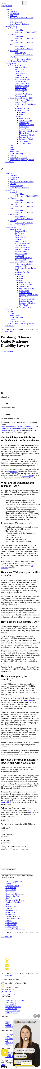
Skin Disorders (24, 141)
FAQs (12, 149)
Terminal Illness (25, 143)
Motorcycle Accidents (13, 1007)
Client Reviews (11, 1057)
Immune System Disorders (28, 131)
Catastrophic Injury (21, 73)
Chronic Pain (24, 123)
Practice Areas (10, 63)
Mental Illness (24, 133)
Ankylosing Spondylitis (13, 882)
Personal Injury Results (18, 158)
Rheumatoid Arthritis (12, 916)
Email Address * (7, 840)
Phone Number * (7, 834)
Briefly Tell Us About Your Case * (13, 847)
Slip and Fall (19, 92)
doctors (29, 700)
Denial (21, 114)
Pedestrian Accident (22, 86)
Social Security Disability (24, 38)
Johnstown (14, 51)
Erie (11, 44)
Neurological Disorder (27, 135)
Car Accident (19, 71)
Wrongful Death (20, 96)
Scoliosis (8, 921)
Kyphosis (8, 908)
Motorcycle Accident (22, 79)
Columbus (13, 40)
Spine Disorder (10, 925)
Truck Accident (20, 82)
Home (3, 426)
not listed (30, 643)
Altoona (13, 34)
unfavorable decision (8, 802)
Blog (12, 147)
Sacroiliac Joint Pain (12, 919)
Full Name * (5, 828)
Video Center (15, 151)
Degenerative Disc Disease (15, 900)
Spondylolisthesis (11, 927)
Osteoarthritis (10, 912)
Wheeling (13, 57)
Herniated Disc (10, 906)
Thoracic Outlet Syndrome (15, 929)
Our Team (13, 12)
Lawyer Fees (14, 14)
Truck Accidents (11, 1009)
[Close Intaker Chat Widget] (38, 1016)
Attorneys (9, 1055)
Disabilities (19, 116)
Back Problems (10, 888)
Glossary (13, 156)
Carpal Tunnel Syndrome (14, 894)
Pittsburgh (13, 28)
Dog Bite (18, 75)
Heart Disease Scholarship (19, 24)
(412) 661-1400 (6, 332)
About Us (9, 10)
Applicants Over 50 (22, 108)
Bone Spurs (9, 892)
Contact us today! (7, 351)
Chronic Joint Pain (12, 896)
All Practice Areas (11, 1013)
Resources (9, 145)
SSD (3, 462)
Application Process (22, 110)
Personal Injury (20, 30)
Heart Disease (24, 127)
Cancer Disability (25, 121)
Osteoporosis (10, 914)
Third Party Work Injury (23, 94)
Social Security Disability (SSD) (26, 32)
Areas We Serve (11, 26)
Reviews (13, 20)
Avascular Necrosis (12, 886)
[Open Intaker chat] (16, 1068)
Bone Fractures (10, 890)
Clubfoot (8, 898)
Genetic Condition (25, 129)
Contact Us (9, 162)
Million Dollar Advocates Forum (21, 18)
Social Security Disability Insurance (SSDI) (24, 101)
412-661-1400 (27, 476)
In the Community (16, 22)
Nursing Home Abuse (22, 84)
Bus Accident (19, 69)
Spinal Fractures (11, 923)
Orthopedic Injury (11, 910)
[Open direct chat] (35, 1016)
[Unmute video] (26, 1039)
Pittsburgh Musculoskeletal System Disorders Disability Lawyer (17, 429)
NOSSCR (13, 16)
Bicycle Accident (21, 67)
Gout (7, 904)
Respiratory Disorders (27, 139)
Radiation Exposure (26, 137)
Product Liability (21, 90)
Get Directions (6, 991)
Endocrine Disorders (26, 125)
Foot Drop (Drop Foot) (13, 902)
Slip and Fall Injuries (12, 1011)
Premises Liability (21, 88)
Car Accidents (10, 1005)
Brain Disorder (24, 119)
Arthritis (8, 884)
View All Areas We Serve (19, 61)
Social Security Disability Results (22, 160)
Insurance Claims (21, 77)
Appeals (22, 112)
